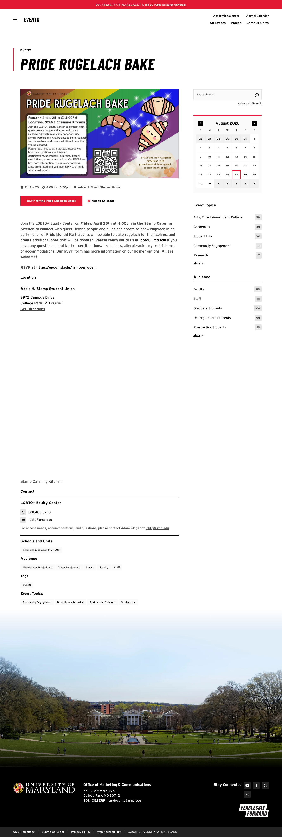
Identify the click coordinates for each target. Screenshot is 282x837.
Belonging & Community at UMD (41, 549)
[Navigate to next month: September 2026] (254, 123)
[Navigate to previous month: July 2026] (200, 123)
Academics (226, 227)
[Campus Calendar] (31, 19)
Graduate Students (226, 308)
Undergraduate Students (226, 318)
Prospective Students (226, 327)
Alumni (90, 567)
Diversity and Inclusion (70, 602)
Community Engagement (226, 246)
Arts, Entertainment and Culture (226, 217)
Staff (226, 299)
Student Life (226, 236)
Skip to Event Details (241, 85)
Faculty (226, 289)
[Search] (256, 95)
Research (226, 256)
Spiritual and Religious (102, 602)
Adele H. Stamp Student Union (47, 288)
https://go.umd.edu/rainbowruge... (66, 267)
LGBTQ (27, 584)
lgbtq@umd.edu (153, 240)
